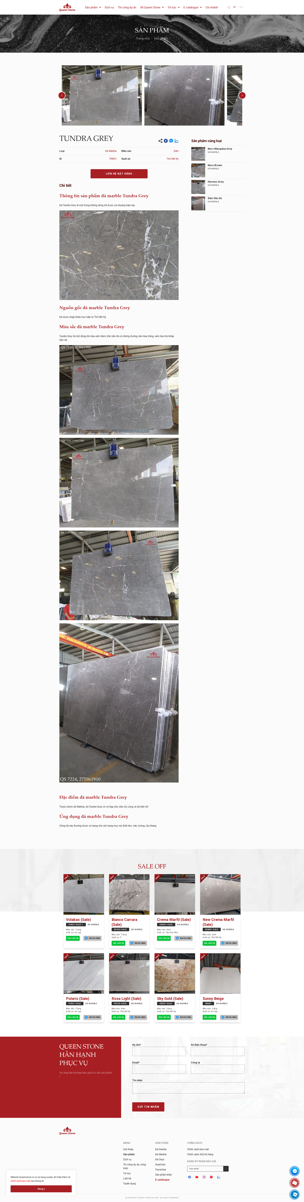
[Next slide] (242, 95)
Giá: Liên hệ (72, 938)
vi (234, 7)
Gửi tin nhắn (148, 1106)
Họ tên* (136, 1044)
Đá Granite (161, 1149)
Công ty (195, 1062)
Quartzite (160, 1164)
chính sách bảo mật (20, 1181)
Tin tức (127, 1173)
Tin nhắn (137, 1080)
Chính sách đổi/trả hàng (200, 1154)
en (241, 7)
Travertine (160, 1169)
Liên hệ (127, 1178)
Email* (136, 1062)
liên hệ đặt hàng (119, 173)
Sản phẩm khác (163, 1174)
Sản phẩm (161, 38)
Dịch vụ (127, 1159)
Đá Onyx (159, 1159)
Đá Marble (161, 1154)
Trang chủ (143, 38)
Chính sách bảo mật (198, 1149)
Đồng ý (41, 1189)
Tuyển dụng (129, 1183)
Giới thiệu (128, 1149)
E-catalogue (162, 1179)
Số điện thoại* (199, 1044)
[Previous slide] (62, 95)
